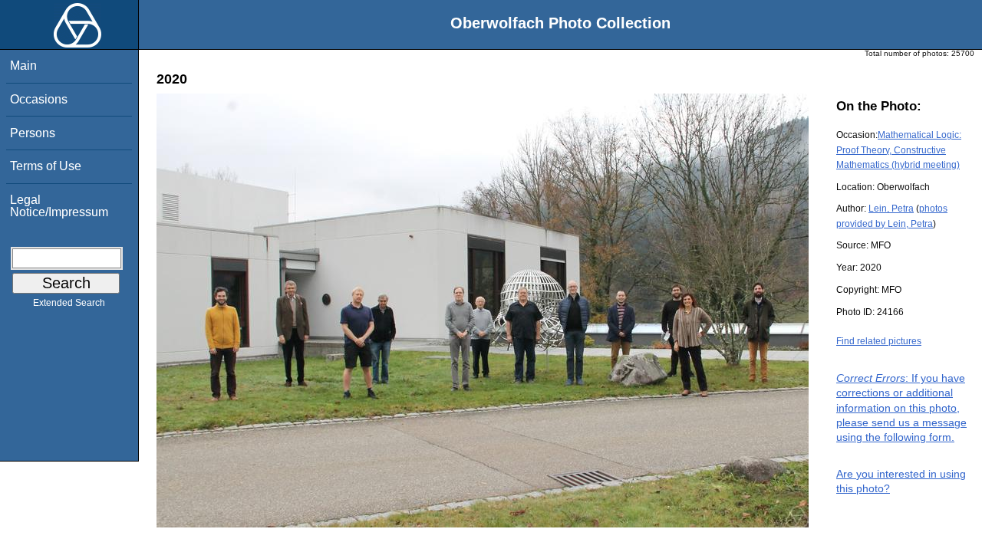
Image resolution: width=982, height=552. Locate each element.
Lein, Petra (891, 208)
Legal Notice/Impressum (59, 206)
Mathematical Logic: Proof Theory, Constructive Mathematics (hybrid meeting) (898, 149)
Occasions (39, 99)
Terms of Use (45, 165)
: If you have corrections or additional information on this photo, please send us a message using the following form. (901, 407)
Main (23, 65)
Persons (32, 133)
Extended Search (69, 302)
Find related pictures (878, 341)
